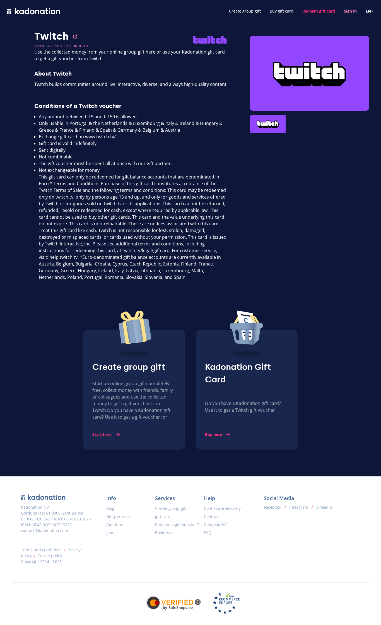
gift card (163, 516)
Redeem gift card (318, 11)
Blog (110, 508)
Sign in (350, 11)
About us (114, 524)
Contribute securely (222, 508)
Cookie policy (50, 555)
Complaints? (215, 524)
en (368, 11)
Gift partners (118, 516)
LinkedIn (323, 507)
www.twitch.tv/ (100, 137)
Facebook (273, 507)
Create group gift (245, 11)
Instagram (298, 507)
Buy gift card (281, 11)
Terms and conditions (41, 549)
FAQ (207, 532)
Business (163, 532)
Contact (211, 516)
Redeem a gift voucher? (177, 524)
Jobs (110, 532)
